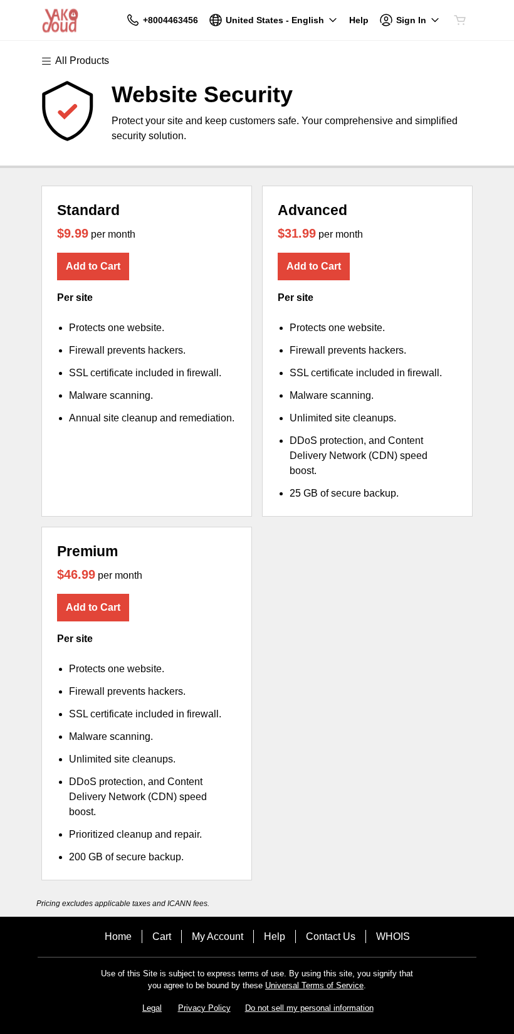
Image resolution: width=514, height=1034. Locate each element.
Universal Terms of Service (314, 985)
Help (274, 936)
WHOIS (393, 936)
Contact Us (330, 936)
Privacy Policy (204, 1008)
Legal (152, 1008)
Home (118, 936)
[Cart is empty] (460, 20)
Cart (161, 936)
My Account (217, 936)
